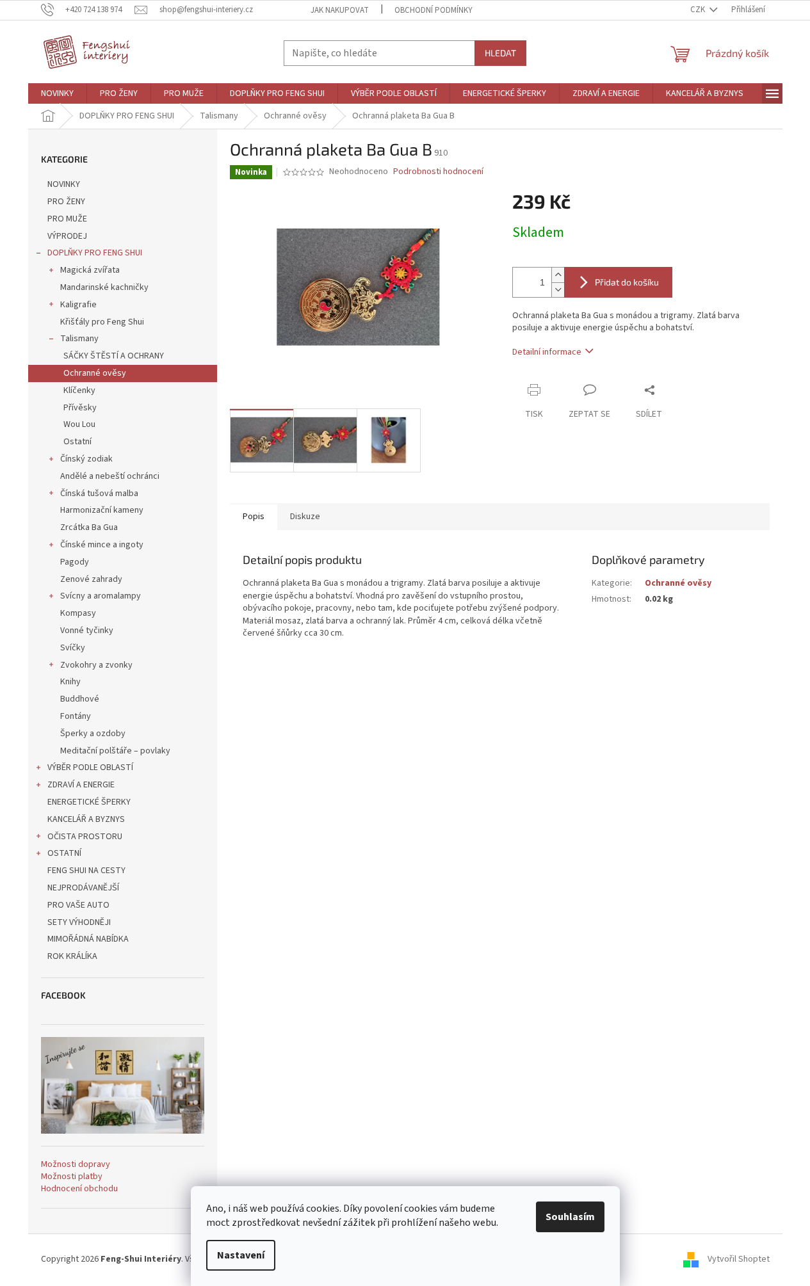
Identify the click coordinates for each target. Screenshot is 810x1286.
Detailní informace (546, 352)
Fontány (75, 716)
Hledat (500, 52)
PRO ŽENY (66, 201)
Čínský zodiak (86, 459)
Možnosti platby (71, 1177)
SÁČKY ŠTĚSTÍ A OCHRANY (113, 356)
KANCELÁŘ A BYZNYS (86, 819)
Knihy (70, 681)
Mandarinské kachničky (104, 287)
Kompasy (78, 613)
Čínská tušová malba (99, 493)
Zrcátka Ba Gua (89, 527)
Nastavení (240, 1255)
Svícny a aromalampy (100, 596)
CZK (698, 9)
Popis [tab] (253, 516)
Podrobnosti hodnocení (438, 172)
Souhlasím (570, 1217)
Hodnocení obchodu (79, 1189)
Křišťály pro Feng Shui (102, 322)
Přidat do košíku (627, 282)
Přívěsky (80, 407)
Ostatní (77, 441)
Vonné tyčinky (86, 630)
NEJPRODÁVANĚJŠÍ (83, 887)
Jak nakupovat (340, 10)
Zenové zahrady (91, 579)
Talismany (79, 338)
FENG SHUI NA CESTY (86, 870)
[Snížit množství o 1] (557, 289)
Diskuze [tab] (305, 516)
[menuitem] (57, 93)
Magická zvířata (90, 270)
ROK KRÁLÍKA (72, 956)
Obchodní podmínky (433, 10)
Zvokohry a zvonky (96, 665)
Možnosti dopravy (75, 1165)
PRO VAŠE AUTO (78, 905)
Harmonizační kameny (101, 510)
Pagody (74, 562)
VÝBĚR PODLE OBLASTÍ (90, 767)
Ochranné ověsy (94, 373)
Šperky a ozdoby (93, 733)
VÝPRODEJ (67, 236)
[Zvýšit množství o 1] (557, 275)
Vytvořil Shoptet (739, 1259)
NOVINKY (63, 184)
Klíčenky (79, 390)
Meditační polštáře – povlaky (115, 750)
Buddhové (79, 699)
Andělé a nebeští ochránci (109, 476)
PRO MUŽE (67, 219)
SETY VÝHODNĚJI (79, 922)
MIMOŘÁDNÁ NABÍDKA (88, 939)
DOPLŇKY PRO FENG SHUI (94, 252)
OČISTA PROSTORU (84, 836)
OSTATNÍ (64, 853)
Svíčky (72, 647)
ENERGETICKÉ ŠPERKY (89, 802)
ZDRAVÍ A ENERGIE (81, 784)
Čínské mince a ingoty (101, 544)
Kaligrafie (78, 304)
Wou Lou (79, 424)
